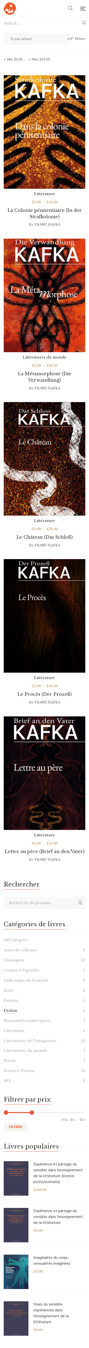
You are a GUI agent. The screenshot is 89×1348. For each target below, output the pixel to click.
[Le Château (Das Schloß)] (44, 459)
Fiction (10, 1010)
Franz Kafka (47, 224)
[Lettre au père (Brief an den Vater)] (44, 773)
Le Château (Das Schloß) (44, 537)
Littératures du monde (45, 357)
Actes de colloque (21, 950)
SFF (7, 1080)
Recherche (80, 903)
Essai (8, 990)
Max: (41, 59)
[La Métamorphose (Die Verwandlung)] (44, 295)
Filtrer (15, 1127)
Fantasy (11, 1000)
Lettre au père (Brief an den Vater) (45, 851)
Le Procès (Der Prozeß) (44, 694)
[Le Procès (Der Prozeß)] (44, 616)
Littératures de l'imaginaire (30, 1040)
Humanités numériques (27, 1020)
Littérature (44, 193)
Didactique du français (26, 980)
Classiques (14, 960)
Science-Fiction (19, 1070)
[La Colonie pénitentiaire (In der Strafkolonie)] (44, 132)
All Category (16, 940)
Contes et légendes (22, 970)
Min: (14, 59)
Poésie (10, 1060)
